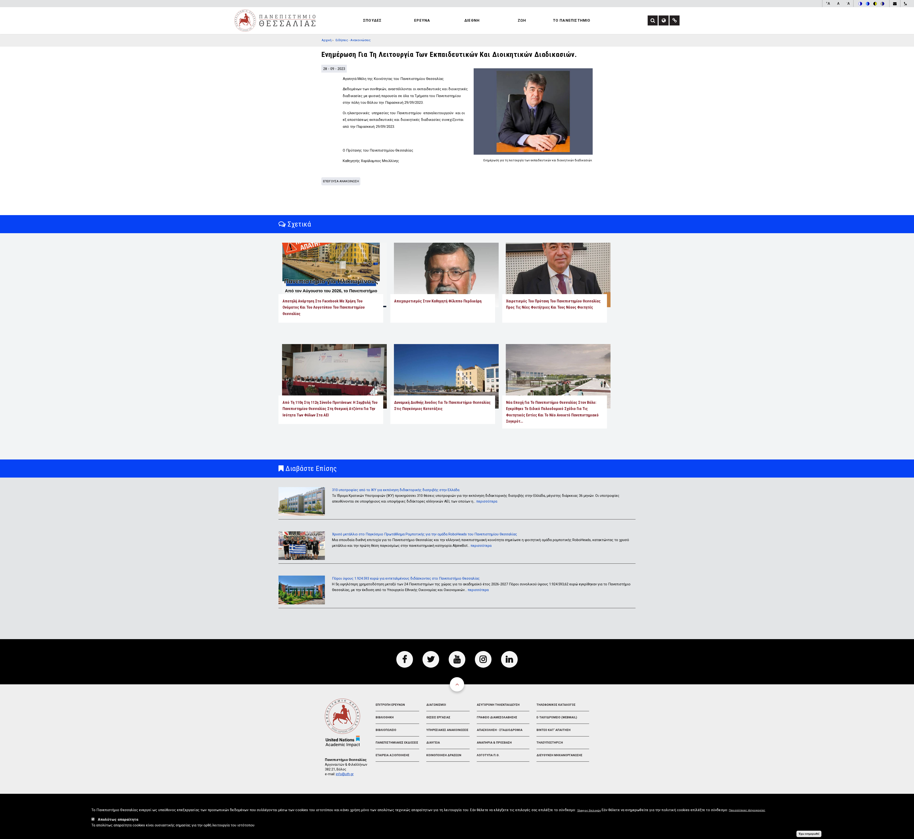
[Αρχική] (274, 20)
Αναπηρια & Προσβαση (494, 742)
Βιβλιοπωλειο (386, 730)
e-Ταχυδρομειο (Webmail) (556, 717)
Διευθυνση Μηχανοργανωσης (559, 755)
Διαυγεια (433, 742)
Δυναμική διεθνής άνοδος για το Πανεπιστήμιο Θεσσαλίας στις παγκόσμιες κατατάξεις (442, 405)
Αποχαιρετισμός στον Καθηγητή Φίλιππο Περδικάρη (438, 301)
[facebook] (404, 659)
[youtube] (457, 659)
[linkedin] (509, 659)
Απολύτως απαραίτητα (118, 819)
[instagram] (483, 659)
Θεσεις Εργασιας (438, 717)
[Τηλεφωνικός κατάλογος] (905, 3)
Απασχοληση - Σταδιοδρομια (499, 730)
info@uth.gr (345, 774)
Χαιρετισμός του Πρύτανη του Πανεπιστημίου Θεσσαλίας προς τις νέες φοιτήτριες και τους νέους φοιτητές (553, 304)
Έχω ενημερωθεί (809, 833)
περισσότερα (486, 501)
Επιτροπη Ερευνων (390, 704)
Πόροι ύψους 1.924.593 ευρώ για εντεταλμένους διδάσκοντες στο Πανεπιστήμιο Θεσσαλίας (406, 578)
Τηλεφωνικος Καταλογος (556, 704)
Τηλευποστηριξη (549, 742)
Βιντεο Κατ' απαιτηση (553, 730)
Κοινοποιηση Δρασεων (443, 755)
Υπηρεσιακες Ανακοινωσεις (447, 730)
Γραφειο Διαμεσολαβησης (497, 717)
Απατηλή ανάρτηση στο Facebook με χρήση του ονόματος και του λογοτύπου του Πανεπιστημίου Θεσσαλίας (324, 307)
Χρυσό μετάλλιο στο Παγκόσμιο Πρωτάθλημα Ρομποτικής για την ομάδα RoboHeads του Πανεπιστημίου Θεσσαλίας (424, 534)
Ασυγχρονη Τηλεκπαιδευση (498, 704)
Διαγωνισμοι (436, 704)
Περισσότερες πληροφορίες (747, 810)
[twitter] (430, 659)
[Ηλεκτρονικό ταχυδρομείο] (894, 3)
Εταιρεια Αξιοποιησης (392, 755)
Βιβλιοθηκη (385, 717)
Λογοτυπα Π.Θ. (488, 755)
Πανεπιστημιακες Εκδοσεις (397, 742)
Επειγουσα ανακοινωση (341, 181)
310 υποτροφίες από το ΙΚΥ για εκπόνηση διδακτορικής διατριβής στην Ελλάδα (395, 490)
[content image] (533, 111)
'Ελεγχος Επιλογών (589, 810)
